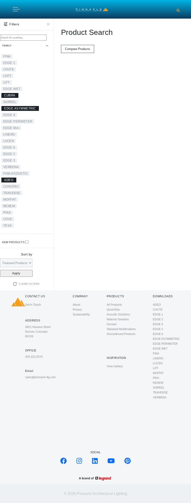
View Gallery (115, 366)
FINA (7, 56)
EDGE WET (11, 89)
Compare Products (77, 49)
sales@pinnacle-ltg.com (40, 377)
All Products (114, 304)
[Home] (92, 9)
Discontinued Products (121, 334)
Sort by (26, 254)
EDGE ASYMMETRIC (20, 108)
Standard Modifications (121, 329)
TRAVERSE (11, 193)
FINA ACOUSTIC (15, 173)
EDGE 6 (9, 147)
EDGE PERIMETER (17, 121)
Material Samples (118, 319)
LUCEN (8, 141)
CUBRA (9, 95)
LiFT (6, 82)
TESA (7, 225)
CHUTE (8, 69)
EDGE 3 (9, 160)
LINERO (9, 134)
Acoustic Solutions (118, 314)
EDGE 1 (9, 63)
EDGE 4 (9, 115)
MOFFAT (9, 199)
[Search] (178, 10)
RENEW (9, 206)
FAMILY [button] (7, 45)
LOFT (7, 76)
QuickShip (113, 309)
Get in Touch (33, 304)
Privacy (77, 309)
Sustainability (81, 314)
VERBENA (11, 167)
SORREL (9, 102)
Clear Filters (29, 283)
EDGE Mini (11, 128)
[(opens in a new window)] (63, 462)
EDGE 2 (9, 154)
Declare (112, 324)
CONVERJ (11, 186)
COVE (7, 219)
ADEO (8, 180)
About (76, 304)
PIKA (7, 212)
